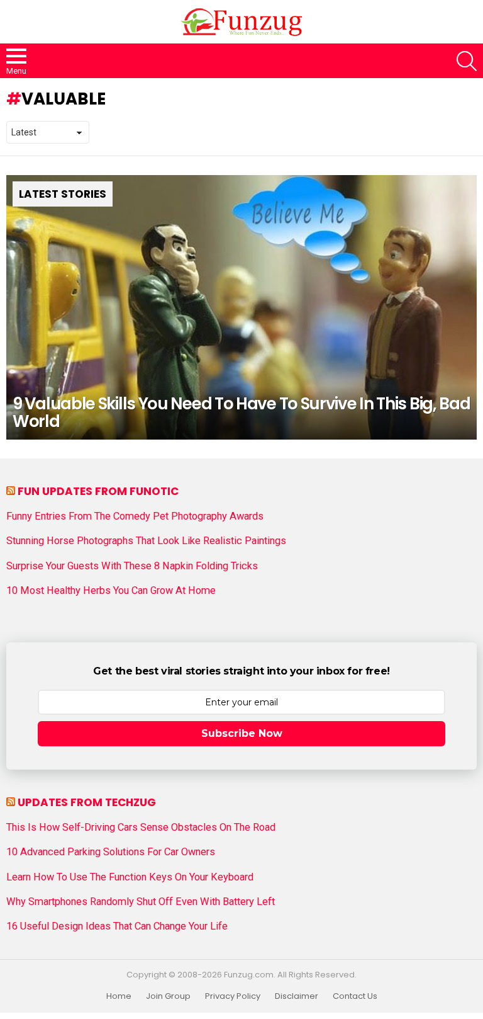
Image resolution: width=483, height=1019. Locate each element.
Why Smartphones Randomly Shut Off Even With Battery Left (140, 902)
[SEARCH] (467, 61)
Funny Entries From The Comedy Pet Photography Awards (135, 516)
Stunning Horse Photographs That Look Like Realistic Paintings (146, 541)
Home (118, 996)
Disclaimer (296, 996)
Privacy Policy (232, 996)
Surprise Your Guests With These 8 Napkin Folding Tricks (132, 566)
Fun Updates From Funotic (98, 491)
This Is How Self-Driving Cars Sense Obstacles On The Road (140, 827)
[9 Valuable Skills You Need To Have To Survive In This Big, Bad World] (241, 307)
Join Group (168, 996)
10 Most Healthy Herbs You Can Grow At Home (111, 590)
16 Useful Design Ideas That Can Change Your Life (117, 926)
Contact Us (355, 996)
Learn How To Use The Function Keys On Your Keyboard (129, 877)
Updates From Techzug (87, 802)
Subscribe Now (241, 733)
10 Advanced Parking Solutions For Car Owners (110, 852)
